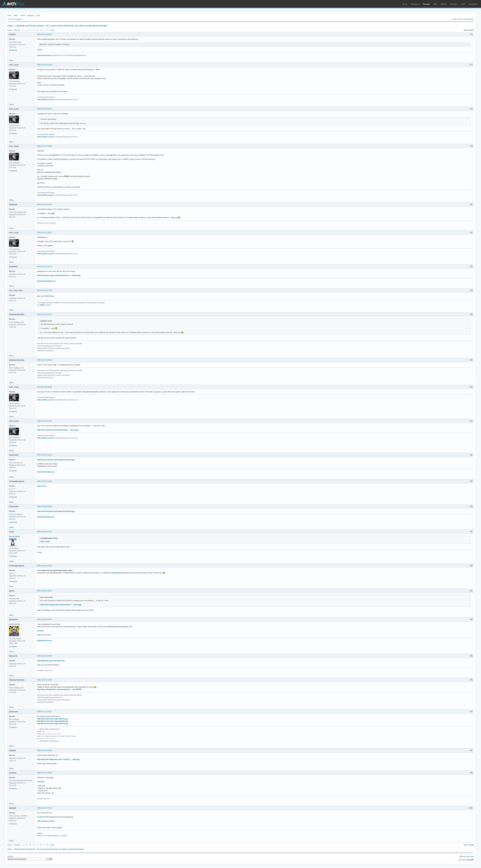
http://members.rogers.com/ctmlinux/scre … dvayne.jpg (58, 275)
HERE (42, 305)
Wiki (435, 4)
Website (14, 50)
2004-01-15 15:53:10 (44, 808)
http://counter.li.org (43, 55)
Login (38, 15)
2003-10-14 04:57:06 (44, 290)
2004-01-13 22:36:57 (44, 712)
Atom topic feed (468, 856)
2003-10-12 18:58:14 (44, 34)
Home (404, 4)
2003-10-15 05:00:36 (44, 387)
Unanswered (468, 19)
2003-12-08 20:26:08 (44, 656)
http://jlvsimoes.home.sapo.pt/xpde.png (52, 721)
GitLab (444, 4)
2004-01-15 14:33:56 (44, 773)
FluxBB (470, 860)
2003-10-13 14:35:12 (44, 204)
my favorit (41, 817)
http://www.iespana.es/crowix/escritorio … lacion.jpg (57, 430)
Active (460, 19)
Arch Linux (14, 3)
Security (453, 4)
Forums (426, 4)
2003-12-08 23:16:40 (44, 680)
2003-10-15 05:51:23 (44, 421)
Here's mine (41, 486)
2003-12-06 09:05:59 (44, 506)
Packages (415, 4)
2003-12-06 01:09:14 (44, 455)
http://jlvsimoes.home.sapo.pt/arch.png (52, 719)
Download (473, 4)
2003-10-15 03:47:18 (44, 314)
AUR (463, 4)
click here (41, 782)
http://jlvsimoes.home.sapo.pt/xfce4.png (52, 723)
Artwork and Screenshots (30, 25)
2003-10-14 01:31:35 (44, 266)
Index (9, 15)
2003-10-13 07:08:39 (44, 146)
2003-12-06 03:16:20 (44, 481)
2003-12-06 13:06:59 (44, 566)
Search (22, 15)
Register (31, 15)
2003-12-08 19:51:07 (44, 619)
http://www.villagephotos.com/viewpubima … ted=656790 (59, 689)
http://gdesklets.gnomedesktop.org (50, 661)
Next (52, 30)
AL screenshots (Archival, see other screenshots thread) (76, 25)
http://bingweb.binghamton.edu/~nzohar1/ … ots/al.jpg (58, 759)
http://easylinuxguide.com (46, 281)
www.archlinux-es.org (44, 99)
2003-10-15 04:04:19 (44, 360)
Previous (17, 30)
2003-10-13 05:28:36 (44, 65)
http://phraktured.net (44, 640)
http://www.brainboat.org (45, 472)
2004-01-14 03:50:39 (44, 750)
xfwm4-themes (117, 573)
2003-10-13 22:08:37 (44, 232)
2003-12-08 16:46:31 (44, 591)
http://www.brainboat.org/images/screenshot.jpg (56, 460)
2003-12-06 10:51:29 (44, 532)
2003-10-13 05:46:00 (44, 109)
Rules (16, 15)
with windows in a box (45, 821)
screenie (40, 631)
